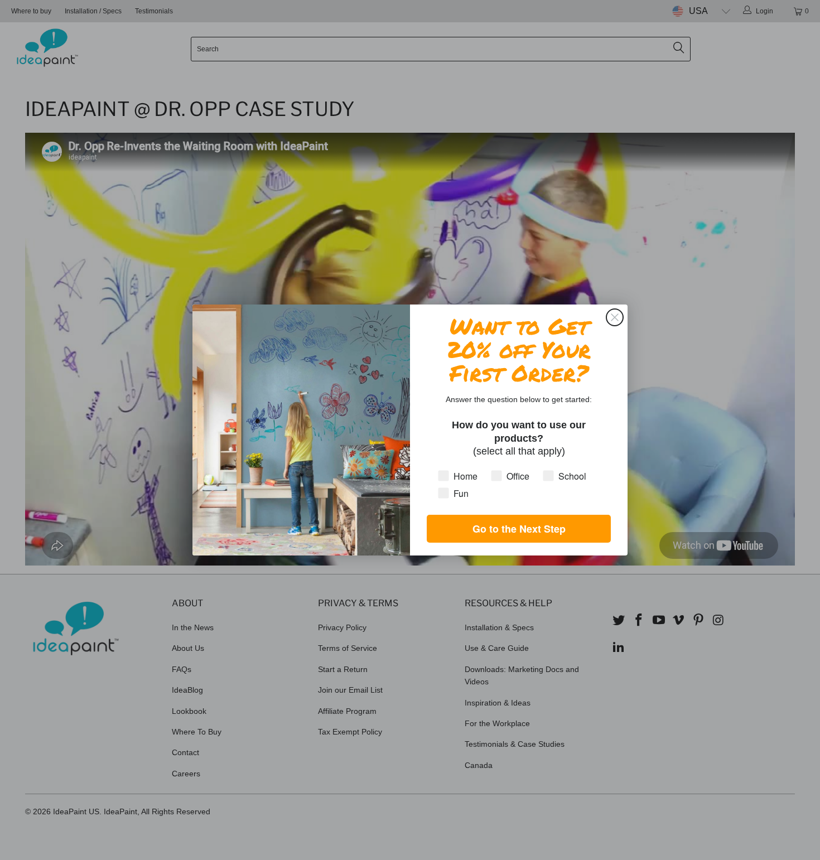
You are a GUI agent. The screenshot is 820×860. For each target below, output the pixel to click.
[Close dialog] (614, 317)
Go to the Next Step (519, 528)
